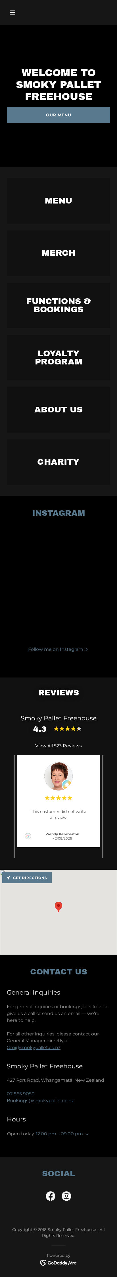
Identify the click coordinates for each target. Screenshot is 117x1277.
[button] (18, 12)
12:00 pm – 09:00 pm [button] (59, 1133)
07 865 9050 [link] (21, 1093)
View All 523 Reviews (58, 745)
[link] (50, 1197)
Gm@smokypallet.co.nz (33, 1047)
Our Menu (58, 115)
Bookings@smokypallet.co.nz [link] (40, 1100)
